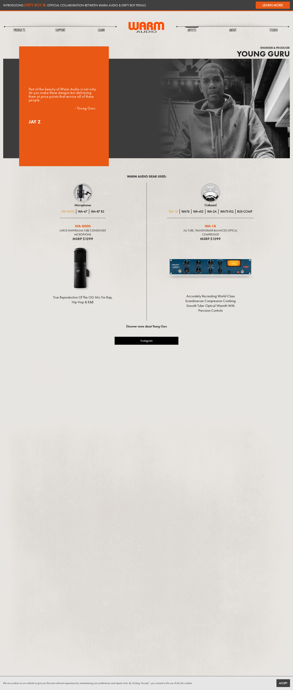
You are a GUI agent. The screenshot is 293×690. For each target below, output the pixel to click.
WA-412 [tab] (198, 211)
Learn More (273, 5)
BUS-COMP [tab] (244, 211)
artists (192, 30)
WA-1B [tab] (173, 211)
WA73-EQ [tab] (227, 211)
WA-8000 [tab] (67, 211)
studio (273, 30)
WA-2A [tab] (212, 211)
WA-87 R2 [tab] (97, 211)
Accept (283, 683)
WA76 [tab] (185, 211)
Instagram (147, 341)
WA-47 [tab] (82, 211)
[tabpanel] (82, 263)
